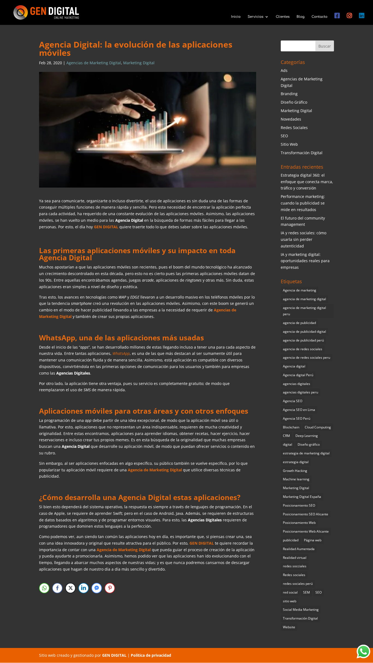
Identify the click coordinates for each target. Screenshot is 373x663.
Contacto (319, 17)
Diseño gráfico (309, 444)
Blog (300, 17)
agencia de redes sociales (302, 349)
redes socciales (294, 566)
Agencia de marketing (299, 290)
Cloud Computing (318, 427)
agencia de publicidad (299, 322)
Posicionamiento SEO (299, 505)
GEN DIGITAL (114, 655)
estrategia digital (296, 462)
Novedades (291, 119)
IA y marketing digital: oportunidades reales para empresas (305, 261)
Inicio (236, 17)
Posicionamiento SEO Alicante (305, 514)
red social (290, 592)
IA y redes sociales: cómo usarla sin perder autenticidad (303, 239)
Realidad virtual (294, 557)
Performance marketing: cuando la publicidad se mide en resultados (303, 203)
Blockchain (291, 427)
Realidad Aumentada (299, 549)
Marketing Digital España (302, 496)
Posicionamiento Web (299, 522)
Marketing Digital (139, 62)
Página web (312, 540)
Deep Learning (306, 435)
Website (289, 627)
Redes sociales (294, 575)
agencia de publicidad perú (303, 340)
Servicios (255, 17)
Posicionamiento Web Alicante (306, 531)
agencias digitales (296, 383)
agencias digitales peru (300, 392)
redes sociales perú (298, 583)
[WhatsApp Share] (44, 588)
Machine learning (296, 479)
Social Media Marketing (301, 609)
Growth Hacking (295, 470)
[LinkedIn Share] (83, 588)
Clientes (282, 17)
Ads (284, 70)
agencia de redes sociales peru (306, 357)
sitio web (289, 601)
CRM (286, 435)
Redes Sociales (294, 127)
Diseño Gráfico (294, 102)
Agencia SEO (292, 401)
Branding (289, 93)
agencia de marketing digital (304, 299)
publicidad (290, 540)
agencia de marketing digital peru (304, 311)
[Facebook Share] (57, 588)
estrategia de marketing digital (306, 453)
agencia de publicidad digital (304, 331)
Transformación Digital (301, 152)
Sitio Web (289, 144)
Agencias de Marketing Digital (93, 62)
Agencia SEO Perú (296, 418)
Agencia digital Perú (298, 375)
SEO (284, 135)
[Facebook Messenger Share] (96, 588)
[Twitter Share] (70, 588)
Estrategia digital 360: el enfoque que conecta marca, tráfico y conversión (307, 182)
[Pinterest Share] (110, 588)
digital (287, 444)
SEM (306, 592)
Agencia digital (294, 366)
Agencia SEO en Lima (299, 409)
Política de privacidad (151, 655)
